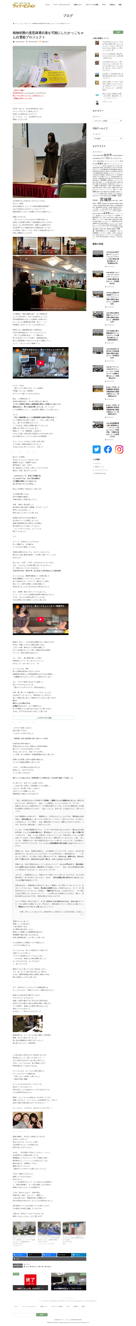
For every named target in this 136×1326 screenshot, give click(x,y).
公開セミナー (43, 1306)
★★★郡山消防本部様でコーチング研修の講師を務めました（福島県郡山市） (112, 317)
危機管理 (95, 223)
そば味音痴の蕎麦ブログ (117, 176)
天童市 (103, 225)
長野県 (110, 193)
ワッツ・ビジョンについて (29, 1306)
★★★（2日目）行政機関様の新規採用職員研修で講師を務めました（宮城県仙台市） (113, 391)
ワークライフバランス (109, 234)
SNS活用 (114, 155)
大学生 (118, 236)
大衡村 (96, 183)
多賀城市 (115, 207)
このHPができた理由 (44, 718)
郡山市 (117, 219)
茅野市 (94, 219)
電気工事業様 (104, 223)
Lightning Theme (67, 1322)
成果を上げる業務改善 (115, 205)
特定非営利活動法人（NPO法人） (108, 236)
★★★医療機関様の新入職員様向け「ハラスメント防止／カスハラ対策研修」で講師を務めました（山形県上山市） (112, 429)
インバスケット (118, 213)
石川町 (94, 155)
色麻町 (102, 161)
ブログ (67, 1306)
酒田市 (107, 171)
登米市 (113, 200)
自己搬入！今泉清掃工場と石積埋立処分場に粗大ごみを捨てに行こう (113, 76)
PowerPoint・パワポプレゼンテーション (102, 210)
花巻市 (109, 195)
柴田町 (98, 167)
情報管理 (118, 185)
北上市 (111, 171)
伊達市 (111, 182)
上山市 (114, 193)
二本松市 (95, 205)
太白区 (114, 167)
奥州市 (119, 209)
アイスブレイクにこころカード (111, 161)
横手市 (121, 161)
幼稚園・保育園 (112, 219)
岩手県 (106, 213)
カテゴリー (97, 116)
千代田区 (101, 228)
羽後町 (96, 221)
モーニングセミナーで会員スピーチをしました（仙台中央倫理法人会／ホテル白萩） (74, 1238)
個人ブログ (27, 1264)
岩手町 (106, 178)
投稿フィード (100, 467)
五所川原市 (119, 167)
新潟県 (98, 155)
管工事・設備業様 (113, 209)
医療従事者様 (115, 221)
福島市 (110, 185)
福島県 (96, 228)
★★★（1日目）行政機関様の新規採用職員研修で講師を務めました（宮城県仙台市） (113, 409)
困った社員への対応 (105, 217)
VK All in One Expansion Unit (81, 1322)
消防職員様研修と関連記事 (101, 173)
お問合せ (75, 1306)
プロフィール (107, 101)
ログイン (98, 463)
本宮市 (111, 217)
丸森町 (119, 169)
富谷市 (100, 183)
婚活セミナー (116, 189)
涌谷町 (114, 182)
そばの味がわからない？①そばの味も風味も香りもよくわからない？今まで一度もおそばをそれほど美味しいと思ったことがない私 (113, 46)
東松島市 (115, 171)
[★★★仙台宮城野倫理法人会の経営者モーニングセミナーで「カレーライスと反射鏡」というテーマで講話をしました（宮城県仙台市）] (24, 1228)
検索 (118, 32)
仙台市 (27, 1266)
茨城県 (105, 163)
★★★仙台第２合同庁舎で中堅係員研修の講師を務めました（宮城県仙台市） (112, 353)
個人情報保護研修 (112, 169)
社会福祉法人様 (105, 203)
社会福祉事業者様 (101, 205)
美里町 (101, 167)
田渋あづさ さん (18, 460)
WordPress (57, 1322)
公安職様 (109, 183)
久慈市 (101, 191)
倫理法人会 (35, 1266)
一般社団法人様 (109, 174)
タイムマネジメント (107, 221)
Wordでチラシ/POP (99, 195)
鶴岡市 (108, 205)
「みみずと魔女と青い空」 (25, 1038)
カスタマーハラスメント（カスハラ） (103, 189)
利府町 (116, 225)
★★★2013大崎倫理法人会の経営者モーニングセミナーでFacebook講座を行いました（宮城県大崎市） (49, 1238)
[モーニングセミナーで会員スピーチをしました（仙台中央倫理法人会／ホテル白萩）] (74, 1228)
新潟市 (100, 187)
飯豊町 (105, 191)
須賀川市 (106, 193)
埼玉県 (98, 161)
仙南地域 (119, 155)
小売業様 (116, 217)
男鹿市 (98, 191)
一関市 (98, 203)
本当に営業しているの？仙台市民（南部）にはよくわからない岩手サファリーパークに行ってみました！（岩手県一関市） (113, 86)
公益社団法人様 (110, 165)
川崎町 (106, 219)
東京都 (100, 171)
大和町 (96, 182)
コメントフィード (101, 470)
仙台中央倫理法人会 (20, 209)
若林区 (99, 221)
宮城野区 (48, 1266)
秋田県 (107, 225)
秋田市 (105, 195)
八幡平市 (119, 182)
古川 (103, 234)
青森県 (121, 203)
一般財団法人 (110, 180)
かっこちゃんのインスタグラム (33, 93)
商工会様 (95, 163)
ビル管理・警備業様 (111, 187)
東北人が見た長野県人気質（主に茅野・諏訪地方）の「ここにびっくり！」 (112, 96)
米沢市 (120, 221)
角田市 (104, 165)
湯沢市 (119, 171)
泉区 (108, 191)
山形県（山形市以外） (101, 185)
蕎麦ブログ (98, 180)
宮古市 (99, 223)
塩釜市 (100, 182)
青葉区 (100, 163)
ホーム (16, 1306)
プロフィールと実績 (56, 1306)
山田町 (105, 167)
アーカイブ (97, 134)
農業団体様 (98, 158)
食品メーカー (112, 215)
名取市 (106, 209)
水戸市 (100, 225)
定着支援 (112, 225)
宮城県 (42, 1266)
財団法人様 (100, 213)
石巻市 (118, 187)
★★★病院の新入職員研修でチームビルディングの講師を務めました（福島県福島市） (112, 335)
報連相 (101, 155)
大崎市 (120, 217)
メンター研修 (106, 182)
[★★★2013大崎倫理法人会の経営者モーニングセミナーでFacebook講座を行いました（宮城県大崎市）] (49, 1228)
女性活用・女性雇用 (108, 207)
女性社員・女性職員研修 (99, 178)
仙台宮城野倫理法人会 (34, 109)
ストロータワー (100, 219)
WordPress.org (100, 473)
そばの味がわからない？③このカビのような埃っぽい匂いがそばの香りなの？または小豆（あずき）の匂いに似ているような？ (113, 66)
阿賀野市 (114, 228)
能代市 (103, 171)
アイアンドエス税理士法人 (33, 1160)
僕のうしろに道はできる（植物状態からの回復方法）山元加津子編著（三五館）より (43, 778)
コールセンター (104, 215)
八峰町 (104, 187)
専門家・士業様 (116, 233)
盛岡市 (117, 234)
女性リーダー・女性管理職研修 (100, 169)
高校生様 (112, 203)
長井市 (114, 210)
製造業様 (104, 180)
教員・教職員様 (107, 228)
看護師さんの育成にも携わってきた (28, 468)
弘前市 (111, 213)
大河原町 (118, 210)
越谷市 (110, 178)
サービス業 (116, 174)
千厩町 (113, 185)
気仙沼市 (105, 183)
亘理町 (96, 187)
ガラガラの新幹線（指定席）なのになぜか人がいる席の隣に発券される (113, 56)
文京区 (119, 207)
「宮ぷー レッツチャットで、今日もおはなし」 (30, 687)
